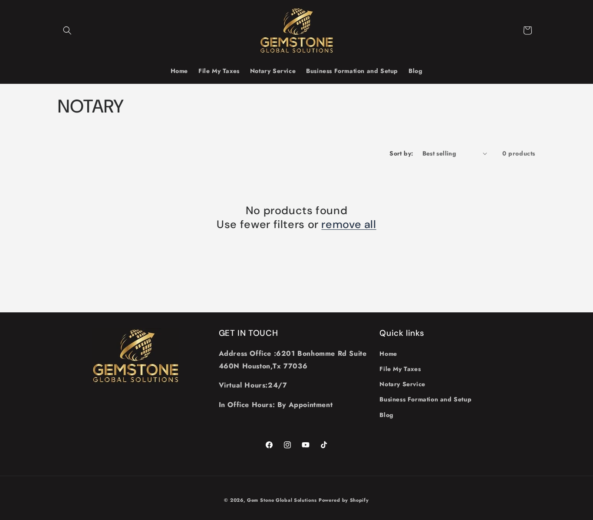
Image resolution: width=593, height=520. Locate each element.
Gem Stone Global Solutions (281, 500)
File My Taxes (400, 368)
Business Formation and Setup (425, 399)
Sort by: (401, 153)
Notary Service (402, 384)
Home (388, 353)
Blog (386, 415)
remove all (348, 225)
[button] (67, 30)
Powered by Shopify (344, 500)
